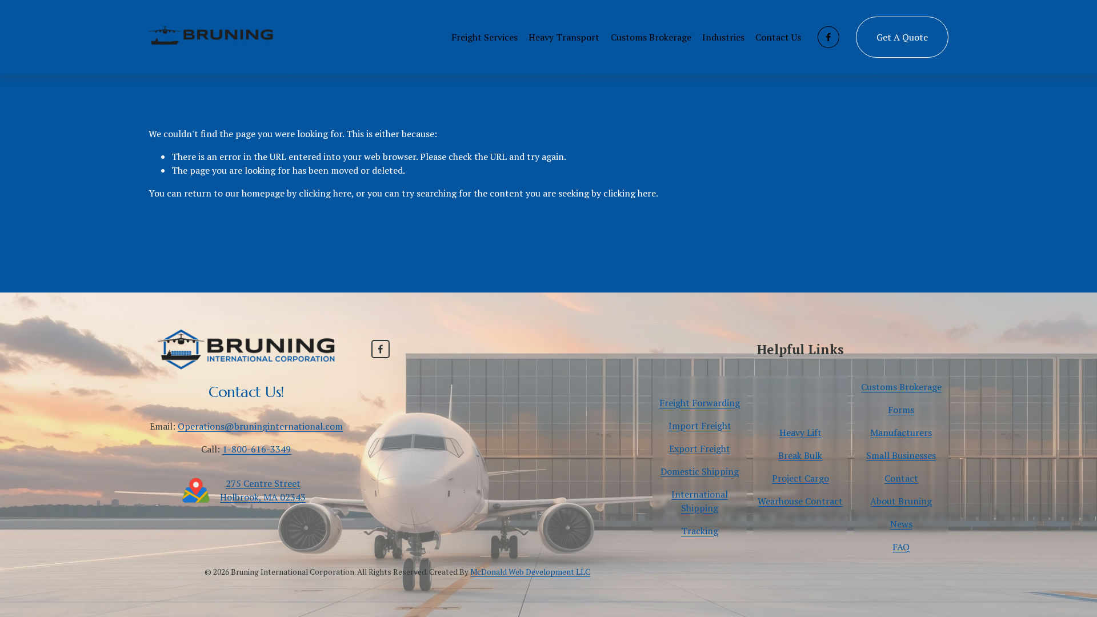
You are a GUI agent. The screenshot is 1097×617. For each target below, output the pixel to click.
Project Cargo (800, 478)
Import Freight (699, 425)
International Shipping (699, 501)
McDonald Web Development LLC (530, 572)
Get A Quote (902, 37)
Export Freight (699, 448)
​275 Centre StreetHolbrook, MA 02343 (263, 490)
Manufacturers (901, 432)
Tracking (699, 530)
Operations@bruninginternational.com (260, 426)
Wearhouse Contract (800, 501)
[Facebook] (828, 37)
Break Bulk (800, 455)
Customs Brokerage (651, 37)
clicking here (325, 193)
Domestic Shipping (699, 471)
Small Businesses (901, 455)
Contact (901, 478)
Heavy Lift (800, 432)
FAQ (901, 546)
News (901, 524)
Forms (901, 409)
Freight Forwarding (699, 402)
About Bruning (901, 501)
